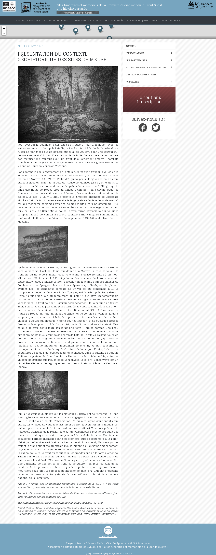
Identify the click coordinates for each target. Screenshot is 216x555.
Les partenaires (136, 60)
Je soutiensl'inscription (149, 99)
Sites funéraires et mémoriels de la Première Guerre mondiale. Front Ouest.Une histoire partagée (110, 7)
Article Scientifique (30, 46)
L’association (135, 53)
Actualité (132, 81)
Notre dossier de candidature (146, 67)
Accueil (131, 46)
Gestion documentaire (141, 74)
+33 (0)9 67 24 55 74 (139, 543)
